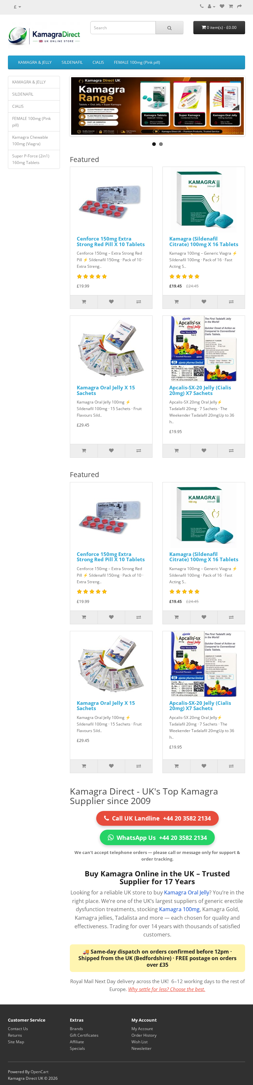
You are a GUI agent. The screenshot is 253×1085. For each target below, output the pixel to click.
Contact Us (18, 1028)
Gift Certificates (84, 1035)
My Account (142, 1028)
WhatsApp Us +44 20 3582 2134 (162, 838)
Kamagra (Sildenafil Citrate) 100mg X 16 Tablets (203, 241)
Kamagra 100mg (179, 909)
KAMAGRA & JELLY (35, 62)
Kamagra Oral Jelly (186, 892)
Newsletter (141, 1048)
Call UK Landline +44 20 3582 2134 (161, 818)
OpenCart (39, 1071)
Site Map (16, 1042)
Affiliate (77, 1042)
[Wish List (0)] (222, 6)
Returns (15, 1035)
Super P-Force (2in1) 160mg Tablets (30, 159)
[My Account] (211, 6)
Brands (76, 1028)
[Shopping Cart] (231, 6)
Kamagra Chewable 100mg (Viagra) (30, 140)
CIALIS (98, 62)
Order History (143, 1035)
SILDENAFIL (72, 62)
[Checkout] (239, 6)
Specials (77, 1048)
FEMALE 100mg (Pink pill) (137, 62)
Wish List (139, 1042)
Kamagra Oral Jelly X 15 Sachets (106, 390)
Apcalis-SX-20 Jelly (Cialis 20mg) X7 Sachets (200, 390)
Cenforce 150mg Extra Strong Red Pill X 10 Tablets (111, 241)
